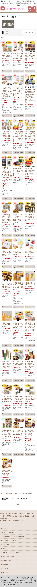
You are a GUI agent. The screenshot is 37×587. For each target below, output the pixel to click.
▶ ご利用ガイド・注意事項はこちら (11, 520)
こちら (18, 584)
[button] (3, 8)
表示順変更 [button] (29, 32)
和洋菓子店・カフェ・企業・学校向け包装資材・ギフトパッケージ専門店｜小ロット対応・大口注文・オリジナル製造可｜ (18, 516)
